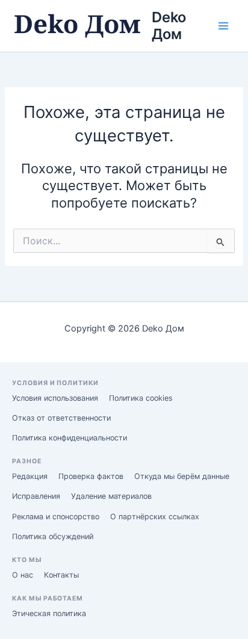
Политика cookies (141, 398)
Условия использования (55, 398)
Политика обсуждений (52, 536)
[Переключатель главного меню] (223, 26)
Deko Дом (171, 25)
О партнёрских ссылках (154, 516)
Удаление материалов (111, 496)
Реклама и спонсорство (55, 516)
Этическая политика (49, 613)
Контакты (61, 574)
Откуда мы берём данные (181, 476)
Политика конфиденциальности (69, 437)
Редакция (30, 476)
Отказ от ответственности (61, 417)
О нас (22, 574)
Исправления (36, 496)
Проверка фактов (90, 476)
